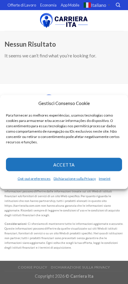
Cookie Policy (32, 267)
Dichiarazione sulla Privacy (75, 178)
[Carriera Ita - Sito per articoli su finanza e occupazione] (64, 20)
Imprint (104, 178)
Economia (48, 5)
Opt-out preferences (34, 178)
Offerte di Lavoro (21, 5)
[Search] (118, 5)
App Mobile (70, 5)
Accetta (63, 164)
